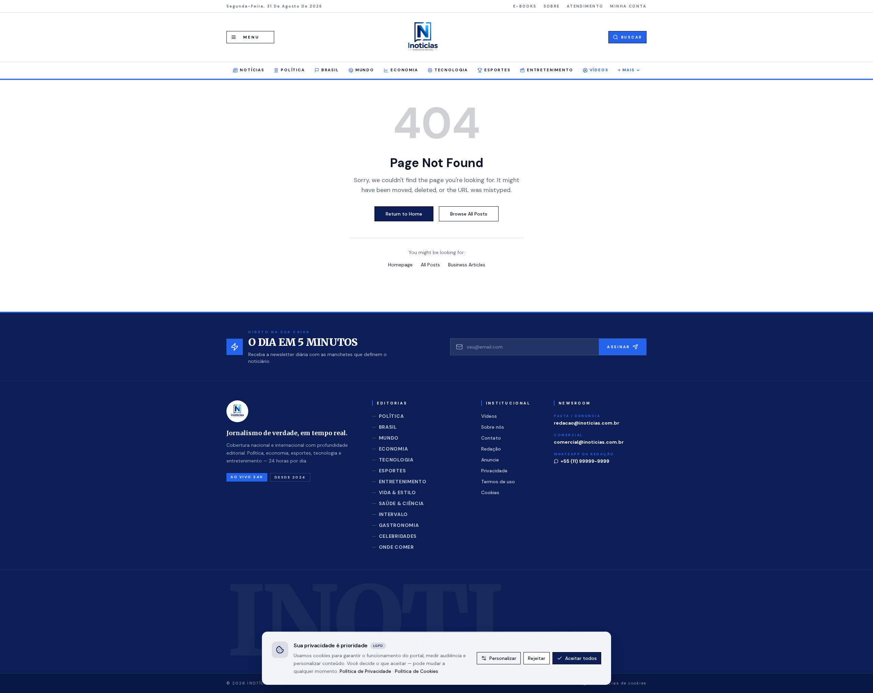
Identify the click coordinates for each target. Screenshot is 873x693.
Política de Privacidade (365, 671)
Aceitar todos (581, 658)
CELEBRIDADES (398, 536)
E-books (525, 6)
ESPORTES (497, 70)
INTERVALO (393, 514)
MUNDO (364, 70)
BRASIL (330, 70)
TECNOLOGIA (451, 70)
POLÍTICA (293, 70)
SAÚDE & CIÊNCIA (401, 503)
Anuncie (490, 460)
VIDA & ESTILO (397, 492)
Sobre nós (492, 427)
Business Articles (466, 265)
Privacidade (494, 471)
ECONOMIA (404, 70)
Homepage (400, 265)
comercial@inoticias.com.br (589, 442)
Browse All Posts (468, 214)
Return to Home (404, 214)
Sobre (552, 6)
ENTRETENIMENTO (550, 70)
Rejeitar (536, 658)
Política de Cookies (416, 671)
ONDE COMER (396, 547)
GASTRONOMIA (399, 525)
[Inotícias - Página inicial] (423, 37)
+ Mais (626, 70)
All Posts (430, 265)
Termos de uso (498, 481)
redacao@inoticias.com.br (586, 423)
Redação (491, 449)
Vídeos (599, 70)
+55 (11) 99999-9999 (585, 461)
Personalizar (502, 658)
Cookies (490, 492)
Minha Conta (628, 6)
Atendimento (585, 6)
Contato (491, 438)
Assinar (618, 346)
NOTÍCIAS (252, 70)
